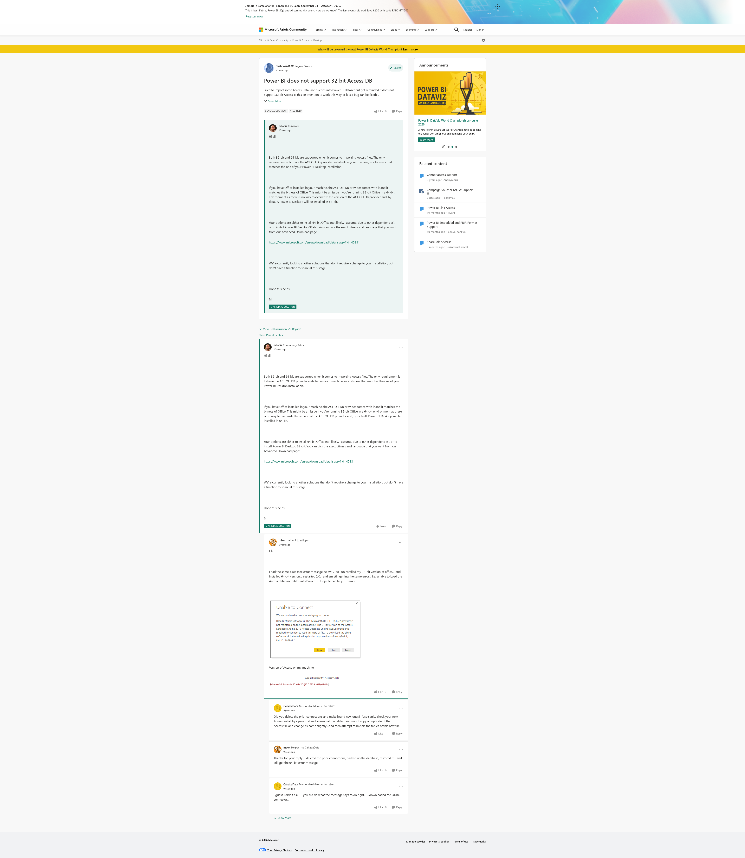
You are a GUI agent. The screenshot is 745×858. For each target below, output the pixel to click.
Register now (254, 16)
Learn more (410, 49)
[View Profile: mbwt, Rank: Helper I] (273, 542)
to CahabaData (310, 747)
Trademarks (479, 841)
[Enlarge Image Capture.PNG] (315, 629)
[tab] (448, 147)
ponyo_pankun (457, 232)
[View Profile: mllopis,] (273, 128)
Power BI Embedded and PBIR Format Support (452, 225)
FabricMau (449, 197)
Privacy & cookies (439, 841)
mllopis (283, 126)
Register (467, 29)
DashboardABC (285, 66)
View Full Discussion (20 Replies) (282, 329)
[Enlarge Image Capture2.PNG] (305, 681)
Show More (275, 101)
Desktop (317, 40)
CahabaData (290, 706)
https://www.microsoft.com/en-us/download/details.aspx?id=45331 (314, 242)
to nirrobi (293, 126)
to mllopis (302, 540)
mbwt (282, 540)
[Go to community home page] (283, 30)
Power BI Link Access (441, 208)
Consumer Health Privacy (309, 850)
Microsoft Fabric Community (273, 40)
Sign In (480, 29)
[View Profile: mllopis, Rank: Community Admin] (268, 347)
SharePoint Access (439, 242)
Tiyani (451, 212)
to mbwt (329, 706)
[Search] (456, 29)
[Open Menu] (483, 40)
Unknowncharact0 (457, 247)
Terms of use (460, 841)
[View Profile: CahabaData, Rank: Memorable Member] (278, 708)
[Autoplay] (444, 147)
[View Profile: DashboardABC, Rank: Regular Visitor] (269, 68)
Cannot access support (442, 175)
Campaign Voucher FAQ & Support (450, 190)
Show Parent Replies (271, 335)
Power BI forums (300, 40)
